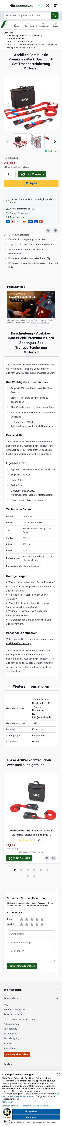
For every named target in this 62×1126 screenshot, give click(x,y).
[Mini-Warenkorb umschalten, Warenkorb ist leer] (55, 5)
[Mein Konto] (47, 5)
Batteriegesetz (11, 1033)
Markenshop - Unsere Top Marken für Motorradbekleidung (24, 37)
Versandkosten (24, 167)
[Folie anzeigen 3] (27, 869)
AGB (6, 1004)
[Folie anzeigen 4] (34, 869)
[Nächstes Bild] (53, 102)
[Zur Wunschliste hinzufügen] (48, 231)
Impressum (10, 1048)
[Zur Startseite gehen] (22, 6)
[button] (31, 234)
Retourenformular (13, 1014)
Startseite (8, 33)
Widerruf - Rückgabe (14, 1009)
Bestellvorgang (11, 1038)
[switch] (7, 1121)
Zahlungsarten (11, 1024)
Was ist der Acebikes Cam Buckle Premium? (31, 582)
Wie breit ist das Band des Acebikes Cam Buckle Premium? (29, 621)
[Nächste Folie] (55, 873)
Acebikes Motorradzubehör (20, 41)
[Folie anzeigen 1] (14, 869)
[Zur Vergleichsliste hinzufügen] (55, 231)
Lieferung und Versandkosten (19, 1019)
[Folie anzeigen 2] (21, 869)
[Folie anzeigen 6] (47, 869)
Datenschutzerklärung (39, 323)
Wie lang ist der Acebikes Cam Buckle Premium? (27, 596)
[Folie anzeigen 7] (27, 876)
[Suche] (55, 15)
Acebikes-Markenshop (18, 643)
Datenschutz (10, 1028)
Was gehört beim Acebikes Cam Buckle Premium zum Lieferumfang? (28, 605)
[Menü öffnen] (5, 5)
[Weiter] (55, 141)
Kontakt (8, 1043)
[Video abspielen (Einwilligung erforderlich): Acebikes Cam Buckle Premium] (31, 304)
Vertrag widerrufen (17, 1054)
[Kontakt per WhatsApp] (40, 5)
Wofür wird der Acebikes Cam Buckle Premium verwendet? (26, 613)
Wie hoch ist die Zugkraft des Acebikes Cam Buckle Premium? (30, 588)
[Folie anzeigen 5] (41, 869)
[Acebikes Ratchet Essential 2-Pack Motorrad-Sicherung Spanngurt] (31, 800)
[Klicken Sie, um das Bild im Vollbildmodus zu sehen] (31, 102)
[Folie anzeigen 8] (34, 876)
